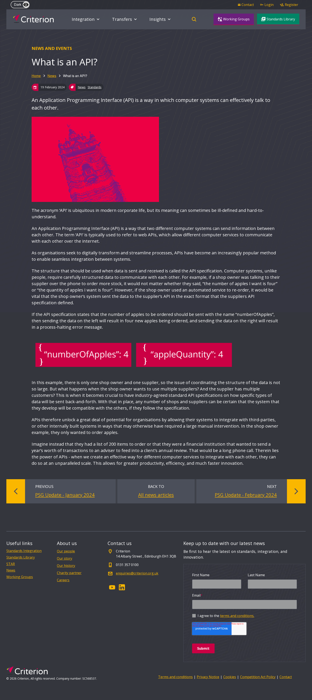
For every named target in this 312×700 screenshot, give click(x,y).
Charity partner (69, 572)
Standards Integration (24, 551)
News (52, 75)
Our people (66, 551)
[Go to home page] (33, 18)
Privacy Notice (208, 677)
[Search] (194, 19)
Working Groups (19, 577)
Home (36, 75)
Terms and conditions (175, 677)
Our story (64, 558)
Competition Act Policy (257, 677)
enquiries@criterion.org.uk (137, 573)
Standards (94, 87)
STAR (10, 564)
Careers (63, 580)
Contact (286, 677)
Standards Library (20, 557)
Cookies (229, 677)
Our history (66, 565)
